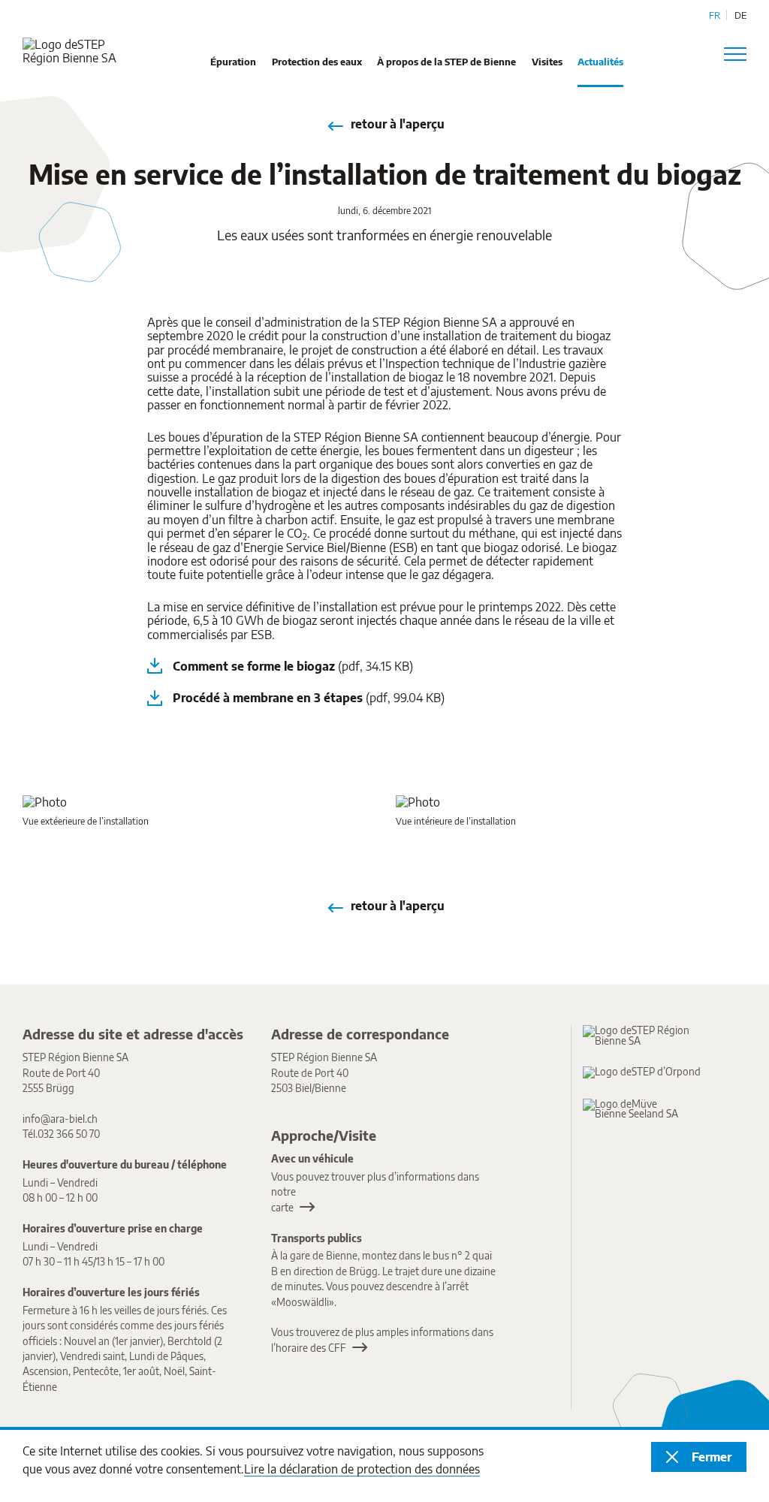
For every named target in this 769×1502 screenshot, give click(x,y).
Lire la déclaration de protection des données (362, 1468)
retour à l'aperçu (398, 124)
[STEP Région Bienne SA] (647, 1035)
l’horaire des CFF (308, 1347)
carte (282, 1207)
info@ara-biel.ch (60, 1118)
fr (714, 15)
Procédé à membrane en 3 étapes (309, 697)
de (740, 15)
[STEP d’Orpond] (647, 1072)
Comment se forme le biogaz (293, 666)
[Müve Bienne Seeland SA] (647, 1109)
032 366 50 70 (69, 1133)
